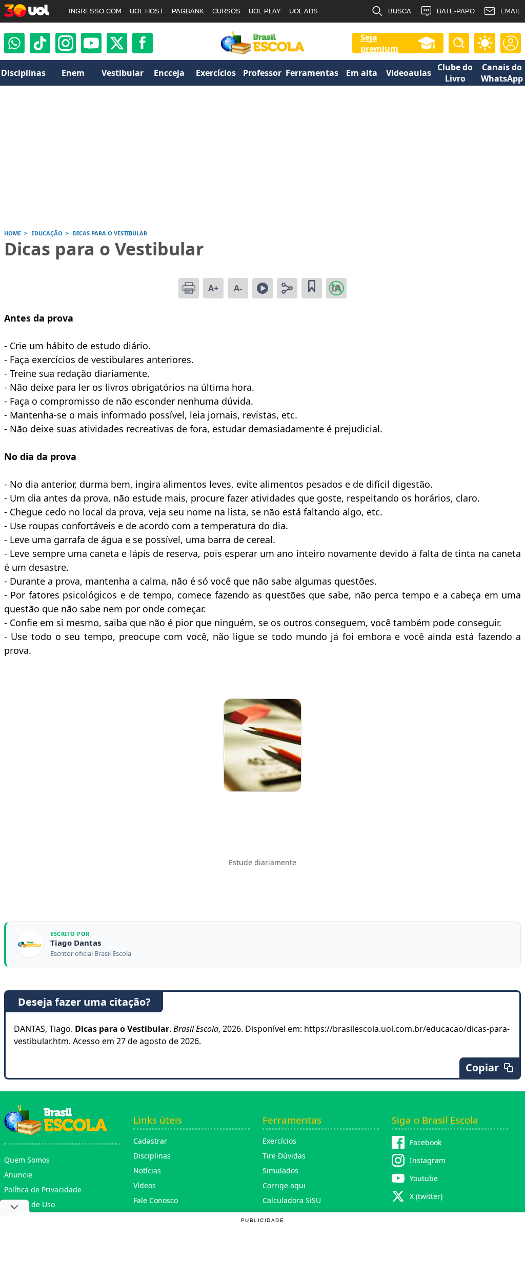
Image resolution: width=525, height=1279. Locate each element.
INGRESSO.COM (95, 11)
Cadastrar (150, 1141)
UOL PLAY (265, 11)
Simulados (280, 1170)
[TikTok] (40, 43)
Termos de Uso (29, 1204)
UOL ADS (303, 11)
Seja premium (379, 43)
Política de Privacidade (43, 1189)
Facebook (425, 1142)
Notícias (147, 1170)
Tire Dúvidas (284, 1156)
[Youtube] (91, 43)
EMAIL (510, 11)
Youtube (424, 1178)
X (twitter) (426, 1196)
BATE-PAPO (456, 11)
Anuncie (18, 1175)
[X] (117, 43)
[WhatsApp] (14, 43)
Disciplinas (152, 1156)
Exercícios (279, 1141)
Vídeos (144, 1185)
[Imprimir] (188, 288)
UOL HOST (147, 11)
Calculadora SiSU (291, 1200)
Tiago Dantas (75, 943)
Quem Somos (27, 1160)
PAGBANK (188, 11)
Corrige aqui (284, 1185)
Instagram (428, 1160)
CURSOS (226, 11)
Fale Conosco (155, 1200)
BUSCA (399, 11)
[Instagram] (65, 43)
